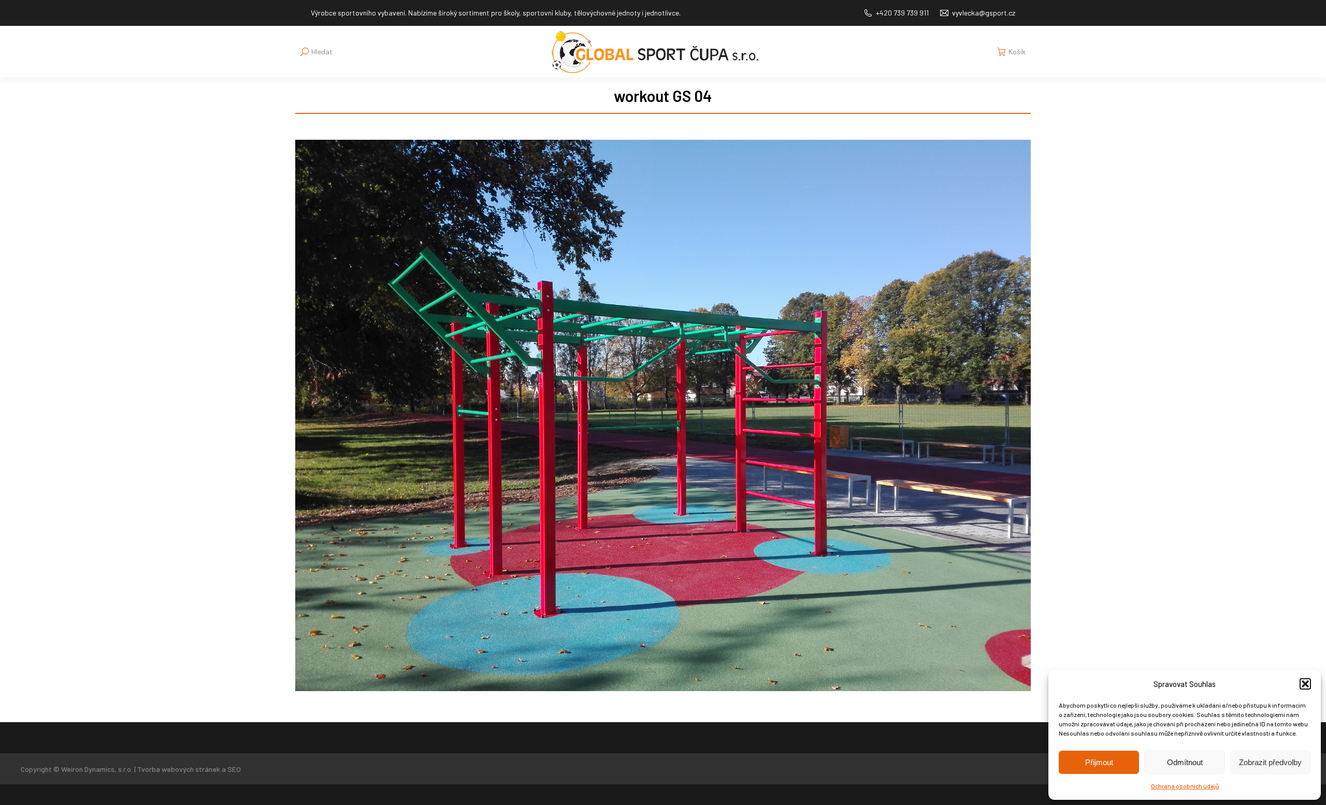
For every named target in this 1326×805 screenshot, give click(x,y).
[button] (1305, 684)
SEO (234, 769)
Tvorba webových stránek (178, 769)
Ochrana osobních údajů (1185, 785)
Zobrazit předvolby (1270, 762)
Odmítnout (1185, 762)
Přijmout (1099, 762)
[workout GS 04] (663, 415)
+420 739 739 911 (902, 12)
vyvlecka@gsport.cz (983, 12)
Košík (1017, 51)
